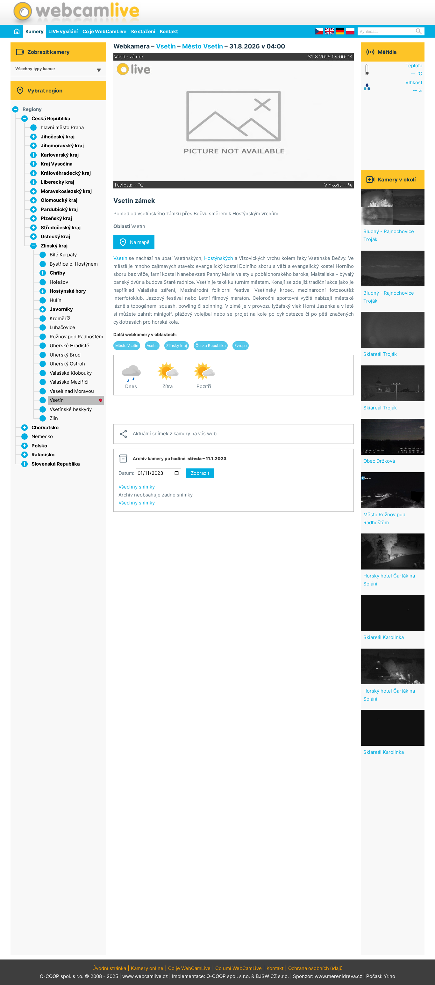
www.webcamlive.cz (145, 976)
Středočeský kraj (61, 227)
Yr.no (389, 976)
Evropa (240, 345)
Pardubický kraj (59, 209)
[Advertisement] (349, 11)
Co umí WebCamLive (238, 968)
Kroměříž (60, 318)
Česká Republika (51, 118)
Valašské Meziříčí (69, 382)
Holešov (59, 282)
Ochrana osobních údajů (315, 968)
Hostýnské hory (68, 291)
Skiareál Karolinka (383, 637)
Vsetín (57, 400)
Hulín (55, 300)
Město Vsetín (202, 46)
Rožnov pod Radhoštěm (76, 337)
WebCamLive (76, 12)
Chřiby (57, 273)
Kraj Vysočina (57, 164)
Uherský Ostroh (67, 364)
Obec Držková (379, 461)
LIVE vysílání (63, 31)
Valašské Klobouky (71, 373)
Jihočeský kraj (58, 137)
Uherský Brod (65, 355)
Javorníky (61, 309)
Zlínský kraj (54, 246)
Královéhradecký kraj (66, 173)
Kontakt (169, 31)
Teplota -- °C (413, 69)
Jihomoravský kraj (62, 146)
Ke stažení (143, 31)
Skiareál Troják (380, 354)
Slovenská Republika (56, 464)
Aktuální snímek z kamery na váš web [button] (167, 434)
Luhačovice (62, 327)
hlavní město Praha (62, 127)
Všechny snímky (136, 487)
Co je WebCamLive (104, 31)
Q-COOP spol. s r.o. (228, 976)
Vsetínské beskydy (71, 409)
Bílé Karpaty (63, 255)
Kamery (34, 31)
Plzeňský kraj (56, 218)
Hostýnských (218, 258)
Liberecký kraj (57, 182)
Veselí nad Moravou (72, 391)
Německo (42, 436)
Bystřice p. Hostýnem (74, 264)
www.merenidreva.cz (338, 976)
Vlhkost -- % (413, 86)
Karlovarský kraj (60, 155)
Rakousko (43, 455)
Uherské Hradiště (69, 345)
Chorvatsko (45, 427)
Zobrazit (200, 473)
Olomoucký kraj (59, 200)
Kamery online (147, 968)
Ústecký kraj (55, 236)
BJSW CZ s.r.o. (272, 976)
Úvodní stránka (109, 968)
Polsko (39, 446)
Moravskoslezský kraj (66, 191)
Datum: (126, 473)
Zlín (54, 418)
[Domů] (17, 31)
